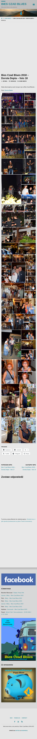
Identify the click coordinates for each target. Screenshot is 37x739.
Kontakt (24, 718)
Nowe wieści (7, 18)
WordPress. (24, 730)
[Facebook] (14, 721)
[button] (12, 100)
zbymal (3, 595)
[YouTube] (18, 721)
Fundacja (17, 718)
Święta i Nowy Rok (18, 592)
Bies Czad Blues (13, 4)
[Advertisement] (18, 47)
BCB (11, 718)
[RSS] (22, 721)
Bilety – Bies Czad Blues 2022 (14, 595)
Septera (17, 730)
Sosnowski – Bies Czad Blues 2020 (17, 609)
